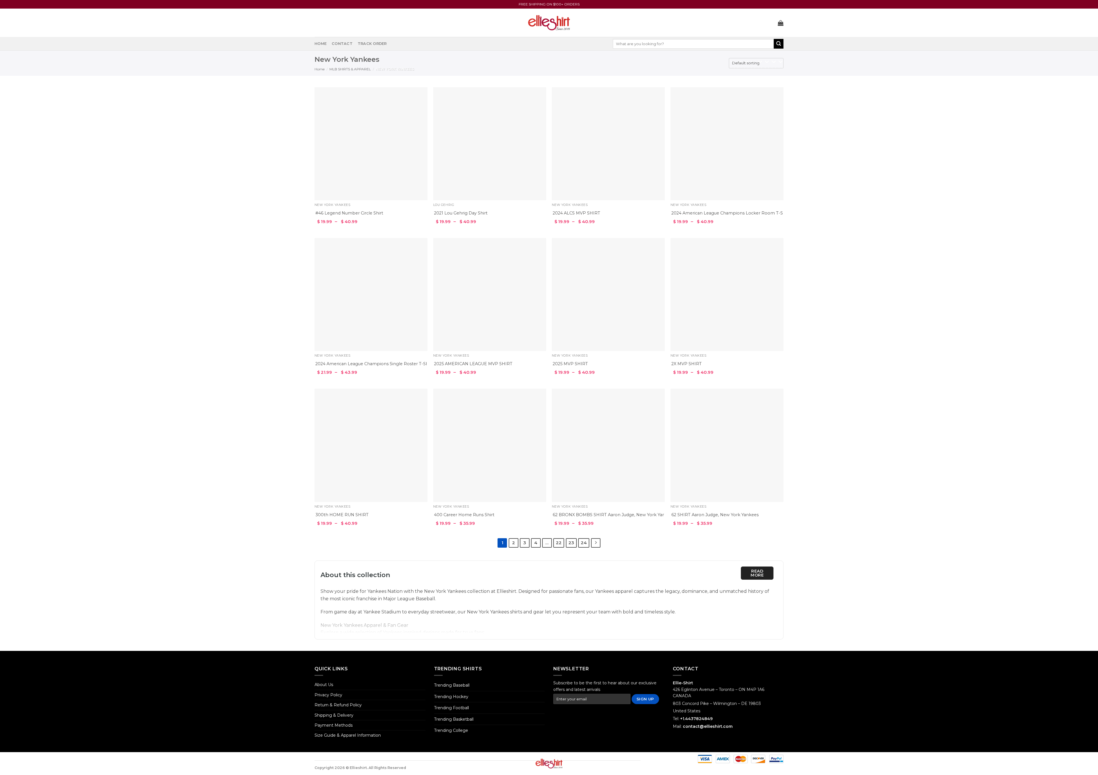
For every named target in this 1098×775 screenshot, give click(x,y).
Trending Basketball (454, 719)
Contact (342, 43)
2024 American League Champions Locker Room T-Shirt (730, 213)
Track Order (372, 43)
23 (571, 542)
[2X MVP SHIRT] (727, 294)
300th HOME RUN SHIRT (342, 514)
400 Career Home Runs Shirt (464, 514)
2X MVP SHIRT (686, 363)
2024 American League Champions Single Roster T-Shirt (374, 363)
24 (584, 542)
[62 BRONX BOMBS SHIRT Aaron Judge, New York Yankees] (608, 445)
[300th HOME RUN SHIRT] (371, 445)
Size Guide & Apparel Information (348, 735)
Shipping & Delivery (334, 715)
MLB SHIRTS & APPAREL (350, 69)
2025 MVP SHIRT (570, 363)
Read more (757, 573)
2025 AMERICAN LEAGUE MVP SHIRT (473, 363)
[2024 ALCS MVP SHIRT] (608, 143)
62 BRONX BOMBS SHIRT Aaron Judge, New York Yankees (614, 514)
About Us (324, 684)
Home (321, 43)
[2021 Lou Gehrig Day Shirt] (489, 143)
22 (559, 542)
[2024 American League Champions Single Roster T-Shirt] (371, 294)
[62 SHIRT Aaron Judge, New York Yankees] (727, 445)
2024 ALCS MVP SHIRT (576, 213)
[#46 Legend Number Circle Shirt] (371, 143)
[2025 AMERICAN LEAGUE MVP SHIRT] (489, 294)
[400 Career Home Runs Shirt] (489, 445)
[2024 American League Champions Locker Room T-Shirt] (727, 143)
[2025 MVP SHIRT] (608, 294)
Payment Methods (334, 725)
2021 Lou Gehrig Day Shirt (461, 213)
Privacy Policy (328, 695)
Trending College (451, 730)
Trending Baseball (452, 685)
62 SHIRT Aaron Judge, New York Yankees (715, 514)
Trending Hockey (451, 696)
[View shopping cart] (780, 23)
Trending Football (451, 707)
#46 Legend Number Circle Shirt (349, 213)
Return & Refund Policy (338, 705)
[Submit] (778, 44)
